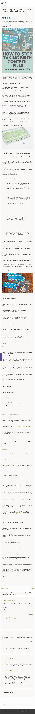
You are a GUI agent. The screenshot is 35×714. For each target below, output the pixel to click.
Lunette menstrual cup (19, 512)
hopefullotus (9, 617)
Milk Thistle (4, 449)
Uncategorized (13, 14)
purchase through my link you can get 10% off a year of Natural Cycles (17, 378)
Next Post (31, 588)
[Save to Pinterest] (7, 18)
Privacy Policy (24, 711)
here (30, 78)
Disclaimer (29, 711)
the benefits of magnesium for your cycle (24, 426)
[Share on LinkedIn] (9, 18)
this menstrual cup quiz (11, 513)
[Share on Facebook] (3, 18)
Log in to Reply (30, 614)
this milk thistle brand (9, 465)
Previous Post (4, 588)
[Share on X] (5, 18)
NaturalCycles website (27, 368)
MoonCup (24, 511)
